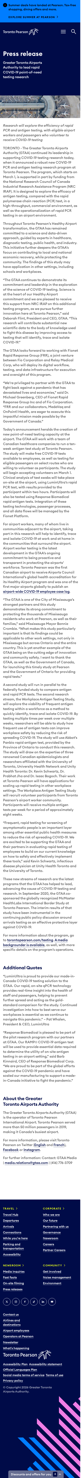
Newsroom (50, 1238)
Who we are (51, 1214)
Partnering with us (56, 1226)
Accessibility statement (45, 1364)
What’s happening (16, 1348)
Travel (8, 1208)
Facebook (11, 1150)
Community (52, 1265)
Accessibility (12, 1254)
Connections (12, 1232)
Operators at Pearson (18, 1336)
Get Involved (52, 1271)
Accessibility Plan (15, 1364)
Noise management (57, 1277)
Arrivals (8, 1226)
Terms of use (54, 1375)
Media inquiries (13, 1271)
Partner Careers (54, 1250)
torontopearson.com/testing (30, 940)
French (58, 1145)
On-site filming (13, 1283)
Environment (52, 1283)
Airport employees (16, 1330)
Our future (50, 1220)
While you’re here (15, 1238)
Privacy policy (13, 1380)
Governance (52, 1232)
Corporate (52, 1208)
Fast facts (10, 1277)
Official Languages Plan (20, 1369)
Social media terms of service (23, 1375)
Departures (11, 1220)
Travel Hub (10, 1214)
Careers (48, 1244)
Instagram (32, 1150)
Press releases (12, 1289)
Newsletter (10, 1342)
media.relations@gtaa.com (26, 1163)
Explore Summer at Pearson (31, 17)
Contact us (11, 1314)
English (40, 1145)
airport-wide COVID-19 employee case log (36, 591)
